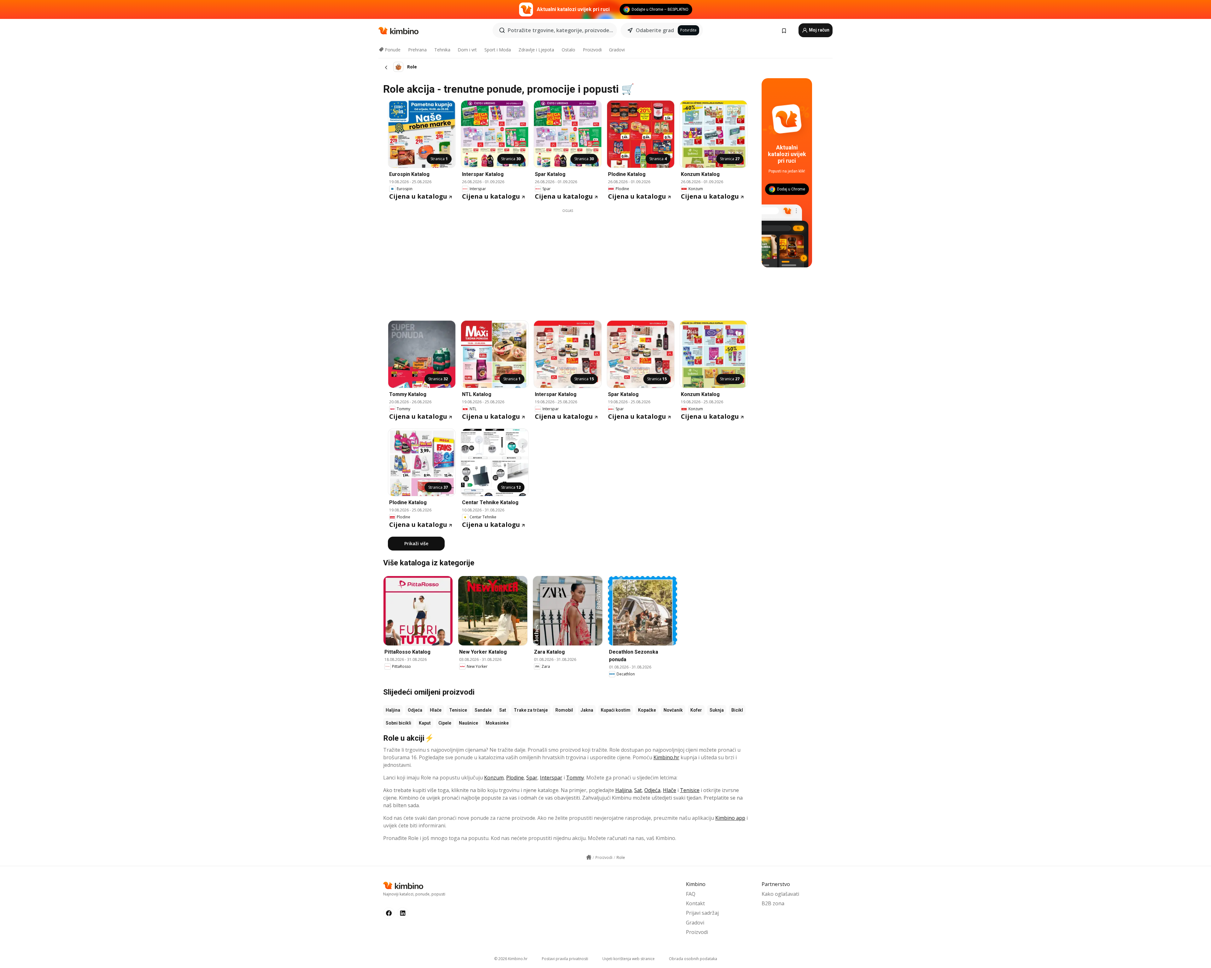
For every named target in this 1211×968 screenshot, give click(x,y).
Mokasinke (497, 723)
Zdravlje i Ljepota (536, 50)
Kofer (696, 710)
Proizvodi (592, 50)
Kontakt (695, 903)
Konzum (494, 777)
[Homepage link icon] (588, 857)
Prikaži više (416, 543)
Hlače (436, 710)
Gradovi (617, 50)
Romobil (564, 710)
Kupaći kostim (615, 710)
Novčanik (673, 710)
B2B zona (773, 903)
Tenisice (458, 710)
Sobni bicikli (398, 723)
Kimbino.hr (666, 757)
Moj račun (818, 29)
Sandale (483, 710)
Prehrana (417, 50)
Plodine (515, 777)
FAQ (690, 893)
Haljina (393, 710)
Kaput (425, 723)
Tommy (575, 777)
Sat (502, 710)
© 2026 (511, 958)
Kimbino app (730, 817)
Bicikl (737, 710)
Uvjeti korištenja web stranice (628, 958)
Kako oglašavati (780, 893)
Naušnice (468, 723)
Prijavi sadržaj (702, 912)
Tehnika (442, 50)
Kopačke (647, 710)
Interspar (551, 777)
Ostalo (568, 50)
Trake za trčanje (531, 710)
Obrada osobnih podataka (693, 958)
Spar (531, 777)
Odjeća (415, 710)
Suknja (717, 710)
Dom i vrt (467, 50)
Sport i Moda (497, 50)
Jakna (587, 710)
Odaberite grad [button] (655, 30)
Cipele (444, 723)
